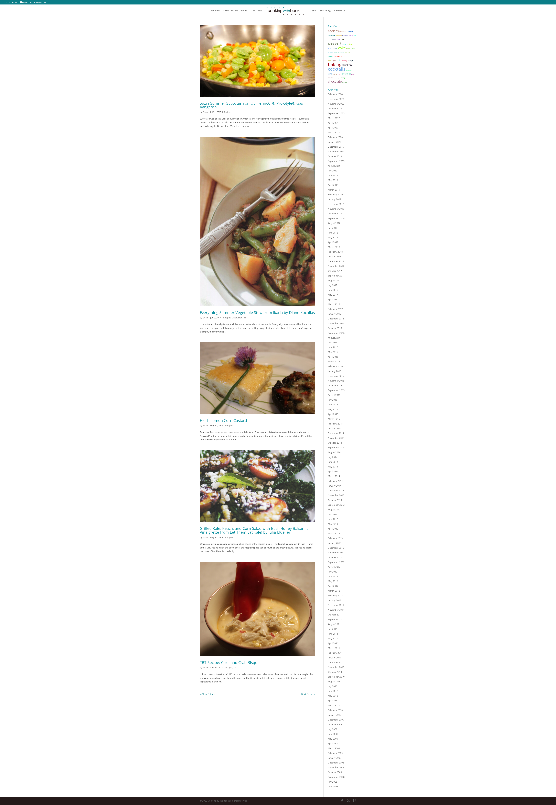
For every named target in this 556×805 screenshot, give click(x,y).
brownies (349, 70)
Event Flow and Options (235, 11)
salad (348, 52)
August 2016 (334, 337)
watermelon (347, 57)
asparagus (336, 78)
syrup (343, 78)
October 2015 (335, 385)
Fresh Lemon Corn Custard (223, 420)
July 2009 (332, 729)
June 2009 (333, 734)
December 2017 (336, 261)
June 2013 (333, 519)
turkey (349, 44)
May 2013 (333, 523)
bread (353, 48)
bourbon (331, 39)
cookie (330, 49)
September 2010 (336, 676)
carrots (330, 53)
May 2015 (333, 409)
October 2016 (335, 328)
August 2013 (334, 509)
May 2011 (333, 638)
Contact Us (339, 11)
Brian (205, 112)
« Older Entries (207, 694)
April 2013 (333, 528)
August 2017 (334, 280)
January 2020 (334, 141)
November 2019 (336, 151)
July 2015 (332, 399)
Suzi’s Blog (325, 11)
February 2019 (335, 194)
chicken (347, 65)
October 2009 (335, 724)
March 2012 (334, 590)
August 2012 (334, 566)
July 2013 (332, 514)
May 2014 (333, 466)
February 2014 (335, 480)
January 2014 (334, 485)
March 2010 (334, 705)
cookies (333, 31)
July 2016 (332, 342)
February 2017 (335, 309)
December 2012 (336, 547)
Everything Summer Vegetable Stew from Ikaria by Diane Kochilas (257, 312)
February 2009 (335, 753)
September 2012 (336, 562)
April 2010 (333, 700)
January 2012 (334, 600)
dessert (335, 43)
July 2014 (332, 457)
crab (342, 39)
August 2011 (334, 624)
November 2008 (336, 767)
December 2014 (336, 433)
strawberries (339, 53)
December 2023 (336, 99)
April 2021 (333, 122)
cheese (350, 31)
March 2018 (334, 247)
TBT (235, 667)
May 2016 (333, 352)
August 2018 (334, 223)
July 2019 (332, 170)
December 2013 (336, 490)
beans (351, 35)
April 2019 (333, 184)
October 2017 (335, 270)
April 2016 (333, 356)
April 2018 (333, 242)
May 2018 (333, 237)
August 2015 (334, 395)
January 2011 (334, 657)
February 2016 (335, 366)
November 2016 (336, 323)
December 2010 (336, 662)
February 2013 (335, 538)
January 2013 (334, 543)
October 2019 (335, 156)
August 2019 (334, 165)
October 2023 (335, 108)
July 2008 (332, 781)
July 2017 (332, 285)
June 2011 (333, 633)
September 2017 (336, 275)
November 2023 (336, 103)
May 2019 (333, 180)
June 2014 (333, 461)
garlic (335, 61)
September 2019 (336, 161)
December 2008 (336, 762)
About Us (215, 11)
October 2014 (335, 442)
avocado (342, 31)
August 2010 (334, 681)
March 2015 (334, 418)
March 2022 (334, 118)
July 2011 (332, 628)
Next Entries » (308, 694)
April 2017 (333, 299)
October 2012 (335, 557)
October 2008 (335, 772)
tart (340, 74)
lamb (330, 73)
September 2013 (336, 504)
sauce (330, 78)
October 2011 (335, 614)
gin (355, 35)
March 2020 (334, 132)
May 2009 (333, 738)
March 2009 (334, 748)
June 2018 (333, 232)
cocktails (336, 69)
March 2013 (334, 533)
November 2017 (336, 266)
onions (344, 82)
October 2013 (335, 500)
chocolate (335, 81)
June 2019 (333, 175)
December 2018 (336, 204)
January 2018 (334, 256)
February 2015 (335, 423)
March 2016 (334, 361)
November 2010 (336, 667)
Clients (313, 11)
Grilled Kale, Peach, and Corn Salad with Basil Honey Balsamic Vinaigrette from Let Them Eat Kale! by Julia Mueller (254, 530)
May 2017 (333, 294)
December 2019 (336, 146)
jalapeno (345, 35)
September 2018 (336, 218)
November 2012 (336, 552)
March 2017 (334, 304)
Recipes (227, 112)
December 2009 (336, 719)
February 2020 (335, 137)
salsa (344, 44)
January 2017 (334, 313)
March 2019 (334, 189)
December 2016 (336, 318)
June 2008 (333, 786)
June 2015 (333, 404)
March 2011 (334, 648)
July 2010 (332, 686)
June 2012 (333, 576)
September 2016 (336, 332)
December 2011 (336, 605)
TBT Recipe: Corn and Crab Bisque (230, 662)
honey (344, 60)
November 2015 (336, 380)
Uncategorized (239, 317)
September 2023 (336, 113)
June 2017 (333, 289)
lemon (335, 74)
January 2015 (334, 428)
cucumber (338, 56)
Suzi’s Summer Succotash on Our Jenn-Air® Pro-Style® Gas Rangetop (251, 105)
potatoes (346, 73)
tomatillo (349, 78)
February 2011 (335, 652)
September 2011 (336, 619)
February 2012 (335, 595)
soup (350, 60)
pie (339, 60)
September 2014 (336, 447)
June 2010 (333, 691)
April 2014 (333, 471)
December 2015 (336, 375)
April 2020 (333, 127)
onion (330, 56)
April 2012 (333, 586)
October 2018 (335, 213)
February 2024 (335, 94)
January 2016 (334, 371)
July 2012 (332, 571)
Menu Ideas (256, 11)
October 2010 (335, 671)
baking (334, 64)
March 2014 (334, 476)
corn (335, 48)
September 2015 (336, 390)
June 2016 (333, 347)
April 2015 (333, 414)
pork (353, 74)
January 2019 (334, 199)
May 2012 (333, 581)
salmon (339, 35)
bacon (330, 61)
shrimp (337, 39)
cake (342, 47)
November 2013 (336, 495)
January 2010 (334, 714)
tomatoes (332, 35)
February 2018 (335, 251)
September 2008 (336, 776)
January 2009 (334, 757)
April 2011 (333, 643)
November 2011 (336, 609)
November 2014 (336, 437)
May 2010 (333, 695)
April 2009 (333, 743)
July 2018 (332, 227)
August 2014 (334, 452)
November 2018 (336, 208)
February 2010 (335, 710)
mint (348, 48)
